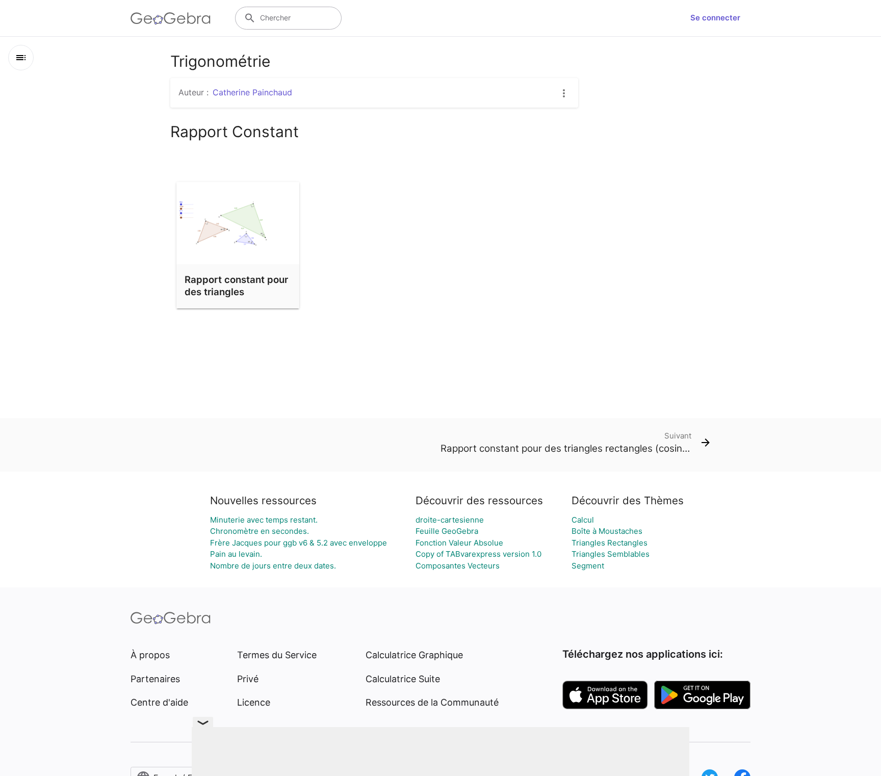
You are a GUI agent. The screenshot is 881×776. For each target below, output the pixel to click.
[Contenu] (21, 57)
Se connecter (715, 17)
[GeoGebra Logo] (171, 18)
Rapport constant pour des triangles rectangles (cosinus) (236, 291)
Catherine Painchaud (252, 92)
